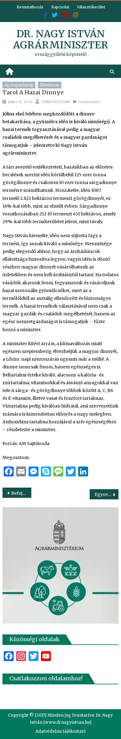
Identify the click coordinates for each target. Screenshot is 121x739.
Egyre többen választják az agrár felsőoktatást (107, 494)
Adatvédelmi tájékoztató (60, 731)
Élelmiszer (50, 85)
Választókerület (91, 7)
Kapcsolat (60, 7)
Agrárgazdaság (19, 85)
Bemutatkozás (30, 7)
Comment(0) (89, 102)
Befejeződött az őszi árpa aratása (21, 493)
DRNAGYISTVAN (56, 102)
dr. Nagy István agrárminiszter (60, 39)
